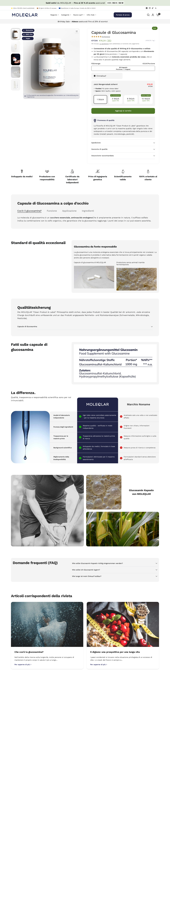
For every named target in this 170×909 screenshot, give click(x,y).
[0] (157, 14)
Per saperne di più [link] (22, 664)
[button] (123, 36)
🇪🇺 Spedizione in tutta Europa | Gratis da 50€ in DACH (77, 8)
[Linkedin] (155, 8)
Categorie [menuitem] (65, 15)
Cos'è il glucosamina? (29, 210)
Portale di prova (123, 15)
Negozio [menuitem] (53, 15)
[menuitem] (23, 8)
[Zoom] (76, 31)
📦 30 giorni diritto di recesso (46, 8)
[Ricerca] (148, 14)
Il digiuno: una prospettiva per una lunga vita (115, 652)
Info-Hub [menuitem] (90, 15)
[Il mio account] (153, 14)
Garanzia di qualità (99, 149)
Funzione (52, 210)
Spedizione (96, 143)
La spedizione (104, 44)
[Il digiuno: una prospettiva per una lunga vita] (123, 624)
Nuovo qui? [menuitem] (78, 15)
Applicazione (69, 210)
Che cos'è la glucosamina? (28, 652)
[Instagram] (149, 8)
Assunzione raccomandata (102, 156)
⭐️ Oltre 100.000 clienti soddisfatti (22, 8)
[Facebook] (146, 8)
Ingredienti (88, 210)
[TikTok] (152, 8)
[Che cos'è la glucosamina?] (47, 624)
